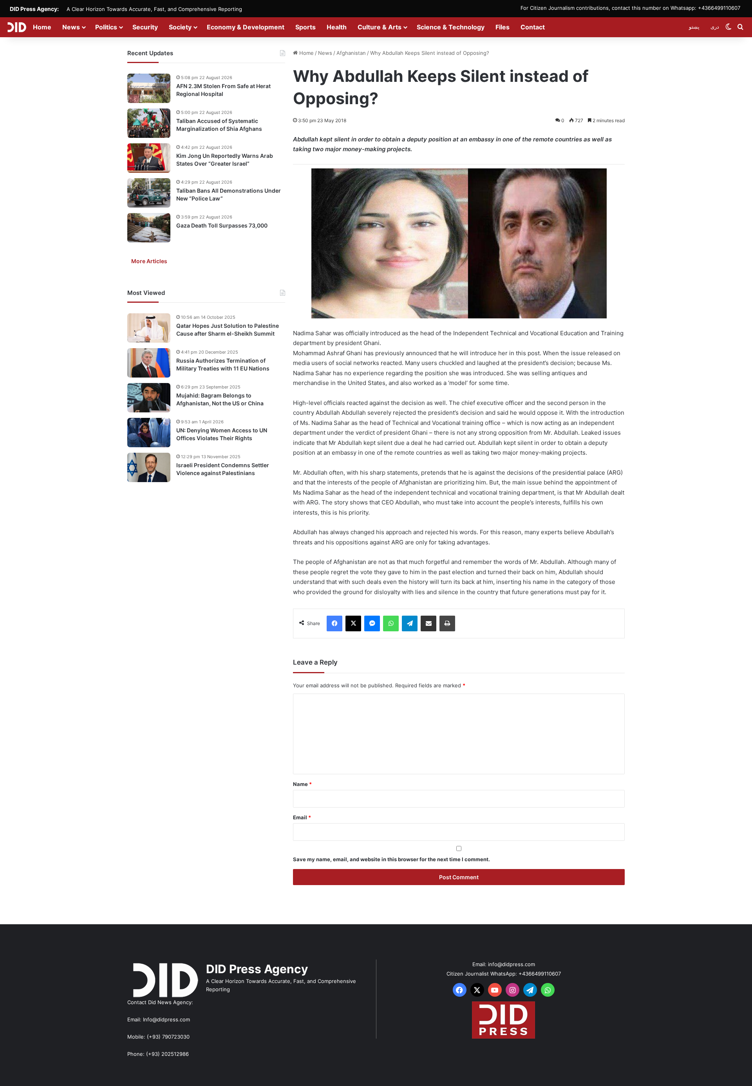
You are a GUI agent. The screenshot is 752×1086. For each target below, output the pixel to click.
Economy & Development (245, 27)
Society (180, 27)
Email (302, 817)
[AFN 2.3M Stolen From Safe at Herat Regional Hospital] (148, 88)
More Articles (149, 261)
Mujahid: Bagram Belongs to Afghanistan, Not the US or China (220, 399)
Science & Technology (450, 27)
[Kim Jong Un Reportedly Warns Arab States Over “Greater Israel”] (148, 158)
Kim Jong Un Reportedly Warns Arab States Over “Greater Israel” (224, 159)
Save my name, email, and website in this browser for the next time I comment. (391, 859)
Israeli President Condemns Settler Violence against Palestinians (222, 469)
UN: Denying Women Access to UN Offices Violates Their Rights (221, 434)
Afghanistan (351, 53)
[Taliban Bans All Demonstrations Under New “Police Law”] (148, 193)
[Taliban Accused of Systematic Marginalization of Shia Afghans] (148, 123)
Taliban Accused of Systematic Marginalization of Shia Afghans (219, 124)
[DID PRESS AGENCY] (16, 27)
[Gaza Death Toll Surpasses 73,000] (148, 227)
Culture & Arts (379, 27)
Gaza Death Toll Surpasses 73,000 (222, 225)
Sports (305, 27)
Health (337, 27)
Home (42, 27)
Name (302, 784)
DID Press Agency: (34, 8)
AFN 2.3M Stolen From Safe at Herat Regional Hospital (223, 90)
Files (502, 27)
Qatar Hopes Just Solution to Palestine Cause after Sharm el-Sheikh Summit (227, 329)
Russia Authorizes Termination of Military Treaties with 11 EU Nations (222, 364)
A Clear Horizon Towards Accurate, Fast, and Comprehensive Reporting (154, 9)
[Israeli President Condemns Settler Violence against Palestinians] (148, 467)
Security (145, 27)
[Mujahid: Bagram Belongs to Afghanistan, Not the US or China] (148, 397)
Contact (533, 27)
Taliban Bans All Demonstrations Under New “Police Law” (228, 194)
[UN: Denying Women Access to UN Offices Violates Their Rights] (148, 432)
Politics (106, 27)
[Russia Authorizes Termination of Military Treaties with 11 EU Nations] (148, 363)
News (71, 27)
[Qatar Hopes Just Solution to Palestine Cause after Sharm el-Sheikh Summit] (148, 328)
